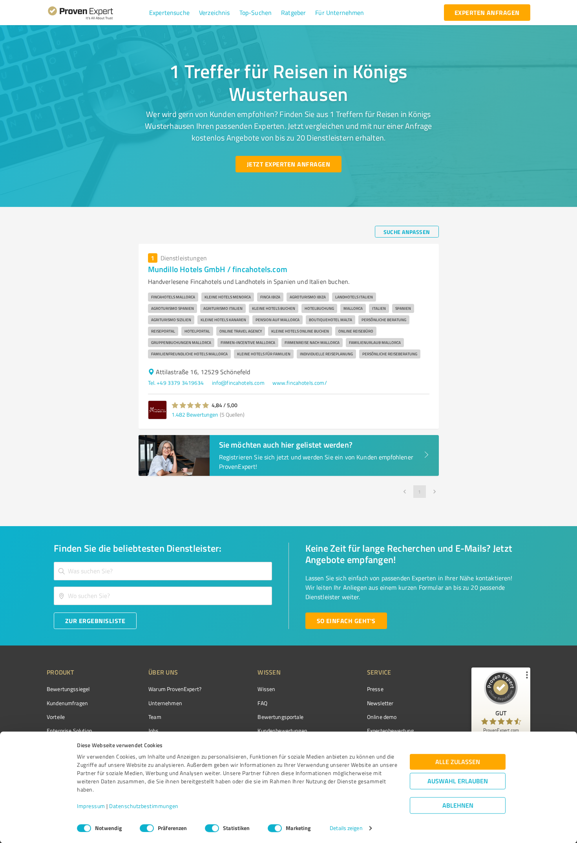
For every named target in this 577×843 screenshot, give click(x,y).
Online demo (382, 716)
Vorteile (56, 716)
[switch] (147, 828)
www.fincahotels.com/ (299, 382)
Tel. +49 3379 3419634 (176, 382)
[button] (169, 12)
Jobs (153, 730)
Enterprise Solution (69, 730)
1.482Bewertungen (195, 414)
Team (154, 716)
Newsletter (380, 703)
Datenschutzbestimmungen (144, 806)
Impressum (91, 806)
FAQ (262, 703)
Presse (375, 689)
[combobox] (163, 571)
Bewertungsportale (280, 716)
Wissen (266, 689)
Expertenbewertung (390, 730)
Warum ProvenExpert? (174, 689)
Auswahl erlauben (457, 781)
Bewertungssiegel (68, 689)
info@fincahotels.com (238, 382)
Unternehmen (165, 703)
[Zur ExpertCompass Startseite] (96, 13)
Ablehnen (457, 805)
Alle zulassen (457, 761)
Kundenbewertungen (282, 730)
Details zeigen (346, 828)
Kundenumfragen (67, 703)
